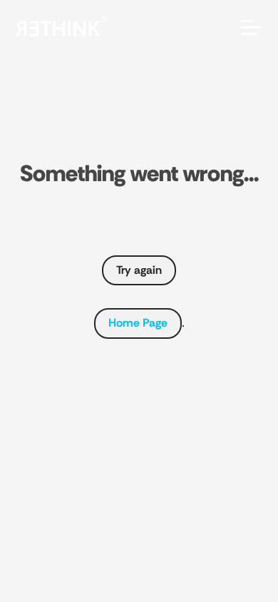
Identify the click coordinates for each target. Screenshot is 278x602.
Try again (139, 269)
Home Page (138, 322)
